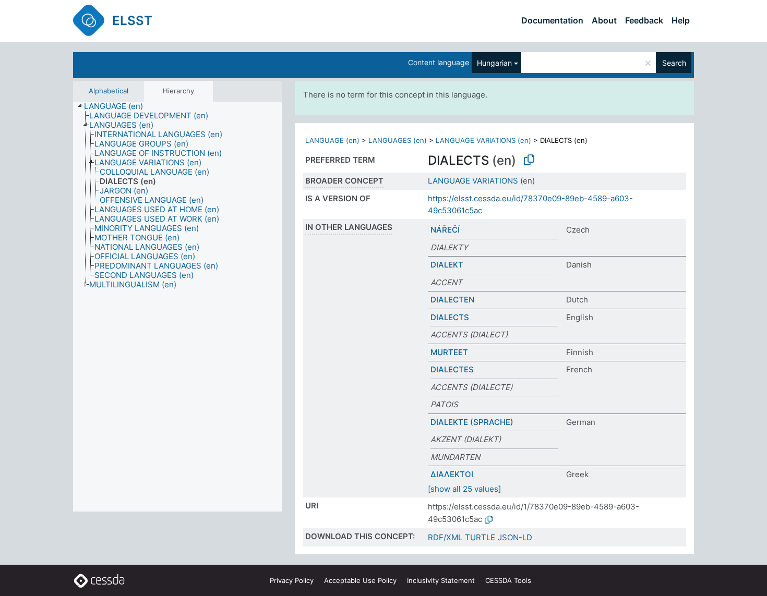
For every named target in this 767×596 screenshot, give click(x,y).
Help (681, 20)
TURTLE (480, 537)
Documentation (552, 20)
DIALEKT (446, 265)
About (604, 20)
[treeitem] (117, 106)
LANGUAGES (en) (397, 140)
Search (674, 62)
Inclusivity (441, 580)
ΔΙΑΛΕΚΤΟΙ (451, 474)
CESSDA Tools (508, 580)
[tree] (177, 307)
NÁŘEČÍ (445, 230)
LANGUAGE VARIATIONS (473, 181)
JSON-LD (515, 537)
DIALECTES (452, 369)
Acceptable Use (360, 580)
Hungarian (494, 62)
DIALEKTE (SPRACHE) (471, 422)
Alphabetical (108, 91)
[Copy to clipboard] (529, 160)
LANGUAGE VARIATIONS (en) (483, 140)
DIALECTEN (452, 300)
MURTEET (449, 352)
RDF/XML (445, 537)
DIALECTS (449, 317)
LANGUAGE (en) (332, 140)
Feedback (644, 20)
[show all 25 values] (464, 489)
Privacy (292, 580)
